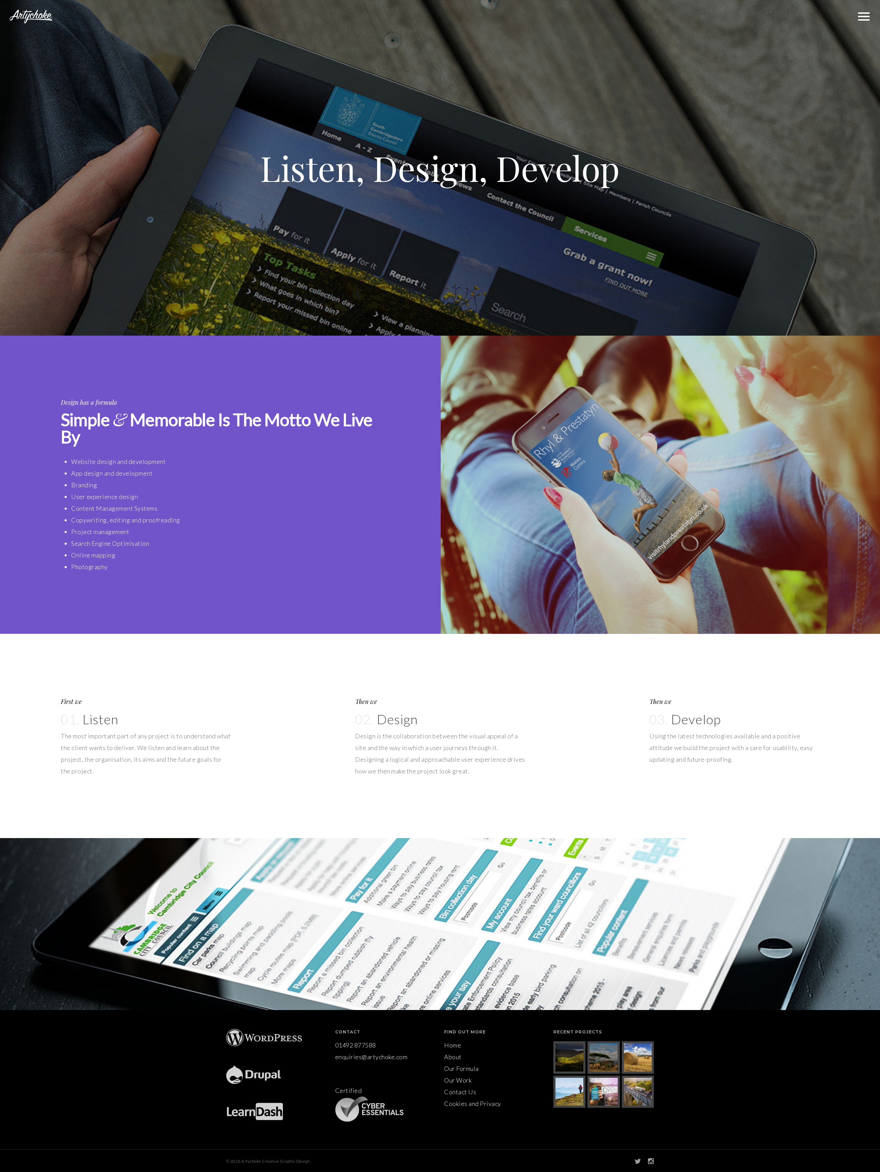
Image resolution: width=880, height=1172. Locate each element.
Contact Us (460, 1092)
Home (452, 1045)
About (453, 1057)
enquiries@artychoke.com (371, 1057)
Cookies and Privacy (472, 1103)
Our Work (458, 1080)
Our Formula (461, 1068)
